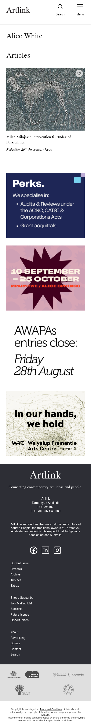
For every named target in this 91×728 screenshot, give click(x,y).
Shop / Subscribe (22, 598)
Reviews (16, 569)
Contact (16, 649)
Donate (15, 643)
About (14, 632)
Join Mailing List (21, 603)
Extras (15, 585)
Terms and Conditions (51, 709)
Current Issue (20, 563)
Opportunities (20, 620)
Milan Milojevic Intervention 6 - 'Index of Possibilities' (38, 140)
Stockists (16, 609)
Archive (16, 574)
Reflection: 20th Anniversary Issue (29, 149)
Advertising (18, 638)
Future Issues (20, 614)
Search (15, 654)
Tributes (16, 580)
